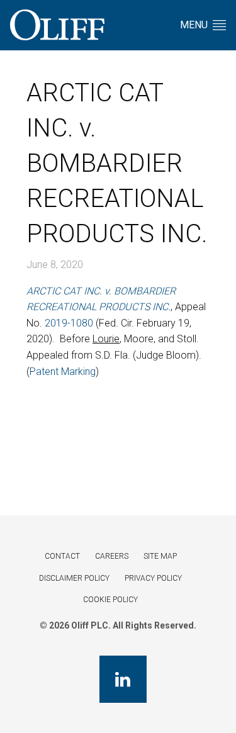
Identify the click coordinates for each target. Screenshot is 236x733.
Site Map (160, 556)
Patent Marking (63, 372)
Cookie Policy (110, 599)
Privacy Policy (153, 578)
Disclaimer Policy (74, 578)
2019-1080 (69, 323)
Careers (111, 556)
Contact (62, 556)
